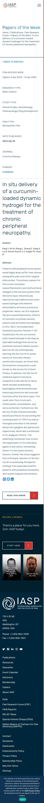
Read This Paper (16, 495)
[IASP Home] (10, 5)
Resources (7, 662)
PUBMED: (7, 167)
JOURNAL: (7, 151)
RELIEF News (9, 714)
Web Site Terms (10, 766)
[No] (41, 789)
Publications (8, 657)
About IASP (8, 692)
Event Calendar (10, 672)
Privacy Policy (9, 756)
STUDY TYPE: (9, 102)
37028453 (7, 172)
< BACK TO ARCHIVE (12, 61)
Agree (22, 799)
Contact (6, 736)
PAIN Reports (9, 709)
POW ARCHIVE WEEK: (13, 72)
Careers (6, 687)
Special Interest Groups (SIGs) (17, 719)
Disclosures (8, 746)
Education (7, 667)
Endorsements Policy (13, 751)
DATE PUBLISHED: (12, 136)
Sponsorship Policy (12, 761)
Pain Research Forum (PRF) (16, 704)
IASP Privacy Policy (32, 791)
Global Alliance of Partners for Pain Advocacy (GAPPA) (20, 725)
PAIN (4, 699)
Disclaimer (7, 741)
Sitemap (6, 771)
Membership (8, 682)
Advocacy (7, 677)
